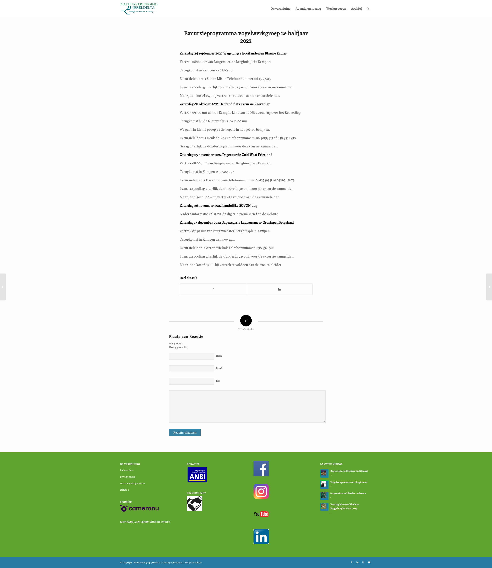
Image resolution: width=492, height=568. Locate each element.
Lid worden (126, 470)
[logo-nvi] (139, 8)
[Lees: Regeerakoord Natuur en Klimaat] (324, 473)
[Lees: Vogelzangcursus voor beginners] (324, 484)
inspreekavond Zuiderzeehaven (348, 493)
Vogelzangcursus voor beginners (348, 482)
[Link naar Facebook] (352, 562)
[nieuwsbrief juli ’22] (3, 287)
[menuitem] (280, 8)
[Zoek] (368, 8)
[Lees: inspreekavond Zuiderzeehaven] (324, 496)
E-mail (219, 368)
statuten (124, 489)
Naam (219, 356)
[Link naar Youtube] (369, 562)
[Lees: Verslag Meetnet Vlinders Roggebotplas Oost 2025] (324, 507)
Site (218, 381)
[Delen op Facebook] (213, 289)
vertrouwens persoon (132, 483)
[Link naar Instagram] (363, 562)
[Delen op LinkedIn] (279, 289)
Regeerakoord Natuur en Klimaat (349, 470)
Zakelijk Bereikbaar (192, 562)
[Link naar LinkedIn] (357, 562)
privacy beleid (127, 476)
